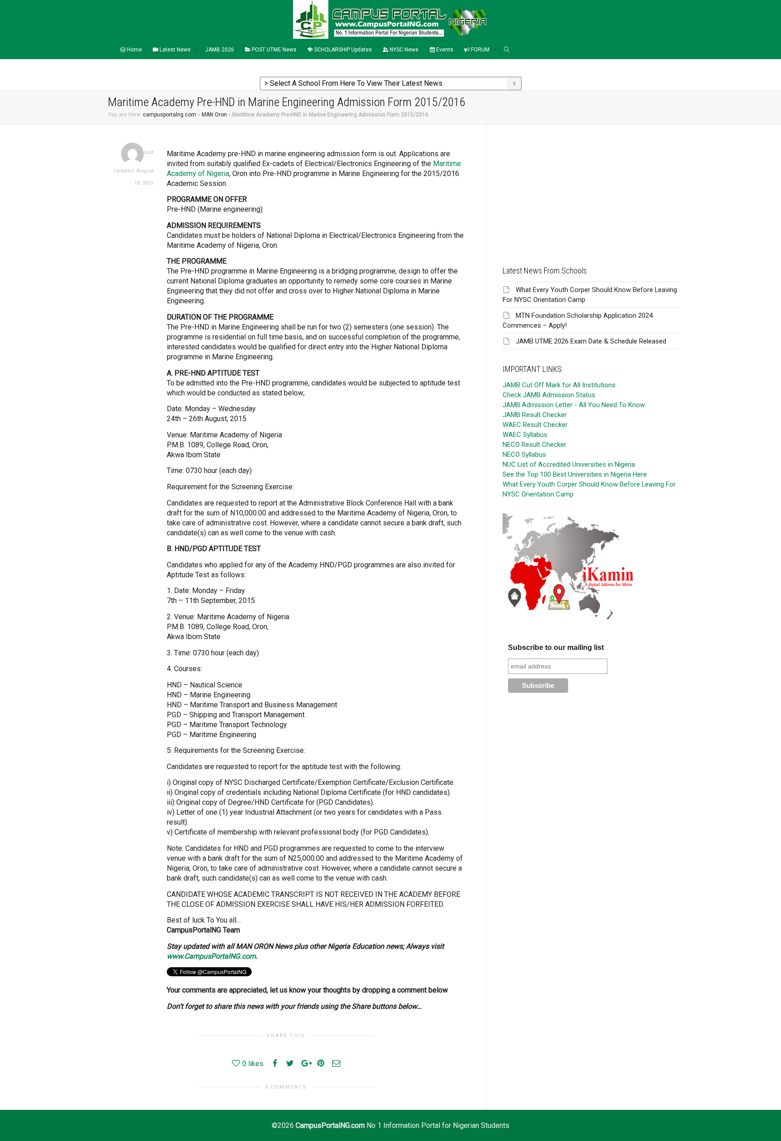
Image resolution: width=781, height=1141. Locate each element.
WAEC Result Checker (535, 425)
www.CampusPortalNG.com (211, 956)
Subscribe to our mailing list (556, 647)
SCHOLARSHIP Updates (342, 49)
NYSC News (403, 49)
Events (444, 49)
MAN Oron (214, 114)
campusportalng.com (169, 114)
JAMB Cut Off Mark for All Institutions (559, 385)
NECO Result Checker (534, 445)
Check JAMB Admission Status (549, 395)
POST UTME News (273, 49)
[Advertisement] (591, 188)
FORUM (480, 49)
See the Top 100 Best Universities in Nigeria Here (575, 474)
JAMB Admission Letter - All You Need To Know (574, 405)
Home (134, 49)
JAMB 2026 (219, 49)
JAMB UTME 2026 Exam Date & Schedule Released (591, 341)
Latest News (175, 49)
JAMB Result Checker (535, 415)
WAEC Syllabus (525, 435)
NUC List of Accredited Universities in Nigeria (569, 464)
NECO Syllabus (524, 454)
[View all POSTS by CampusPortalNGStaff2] (132, 154)
